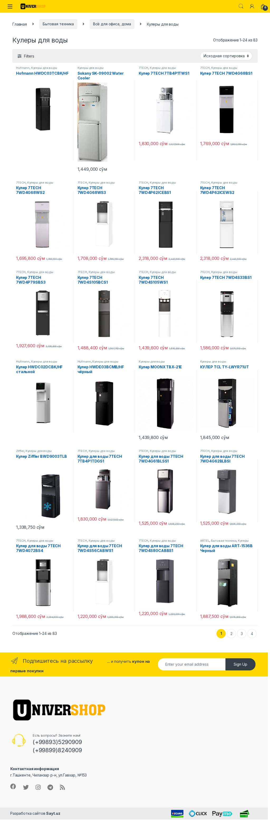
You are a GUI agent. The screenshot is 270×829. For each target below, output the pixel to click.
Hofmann (23, 68)
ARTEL (204, 540)
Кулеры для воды (44, 68)
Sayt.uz (53, 813)
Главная (19, 24)
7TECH (143, 68)
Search (241, 6)
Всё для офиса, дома (112, 24)
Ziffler (20, 451)
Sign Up (240, 664)
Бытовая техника (58, 24)
